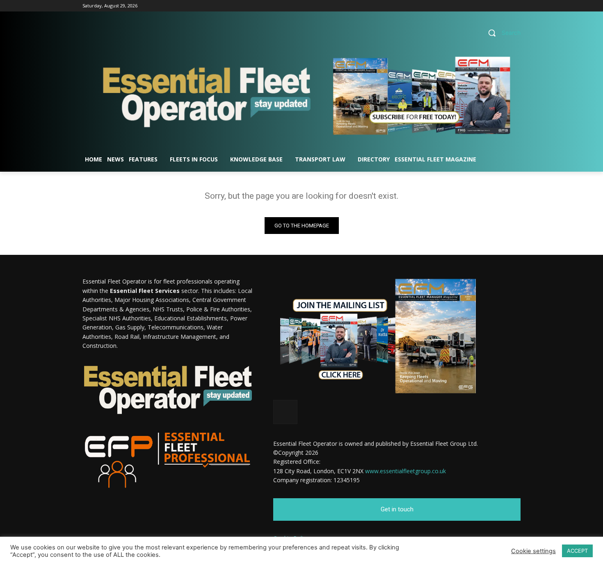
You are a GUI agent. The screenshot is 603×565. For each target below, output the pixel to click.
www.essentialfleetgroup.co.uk (405, 471)
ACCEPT (577, 550)
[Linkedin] (504, 6)
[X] (516, 6)
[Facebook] (493, 6)
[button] (501, 33)
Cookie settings (533, 551)
